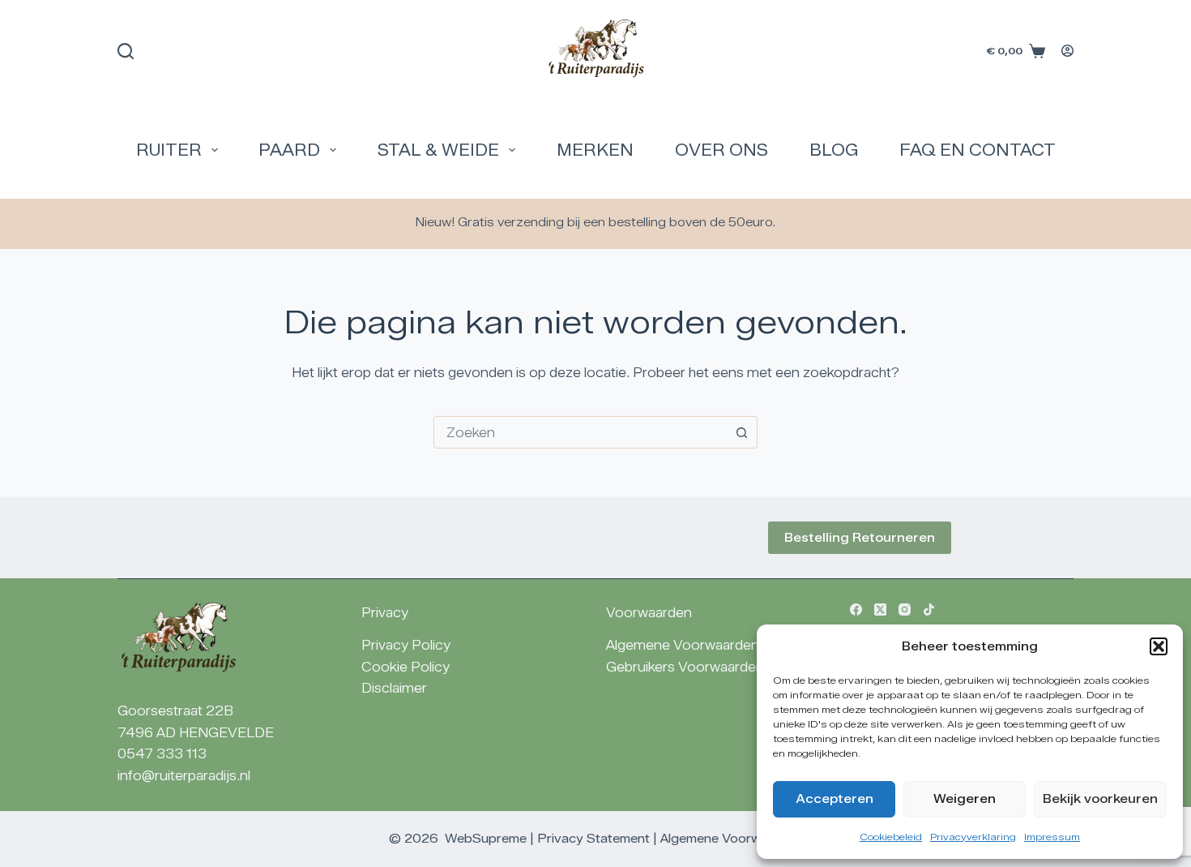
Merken (595, 150)
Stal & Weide (438, 150)
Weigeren (964, 799)
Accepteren (834, 799)
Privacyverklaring (973, 837)
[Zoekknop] (741, 432)
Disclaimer (394, 688)
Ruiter (169, 150)
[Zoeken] (125, 51)
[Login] (1067, 51)
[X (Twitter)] (880, 609)
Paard (289, 150)
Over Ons (721, 150)
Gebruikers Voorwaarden (685, 667)
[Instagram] (905, 609)
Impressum (1052, 837)
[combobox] (580, 432)
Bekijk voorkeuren (1100, 799)
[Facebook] (856, 609)
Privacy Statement (593, 838)
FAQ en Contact (977, 150)
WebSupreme (486, 838)
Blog (833, 150)
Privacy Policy (405, 645)
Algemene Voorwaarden (682, 645)
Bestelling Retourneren (859, 537)
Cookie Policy (405, 667)
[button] (1158, 646)
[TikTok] (929, 609)
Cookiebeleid (891, 837)
